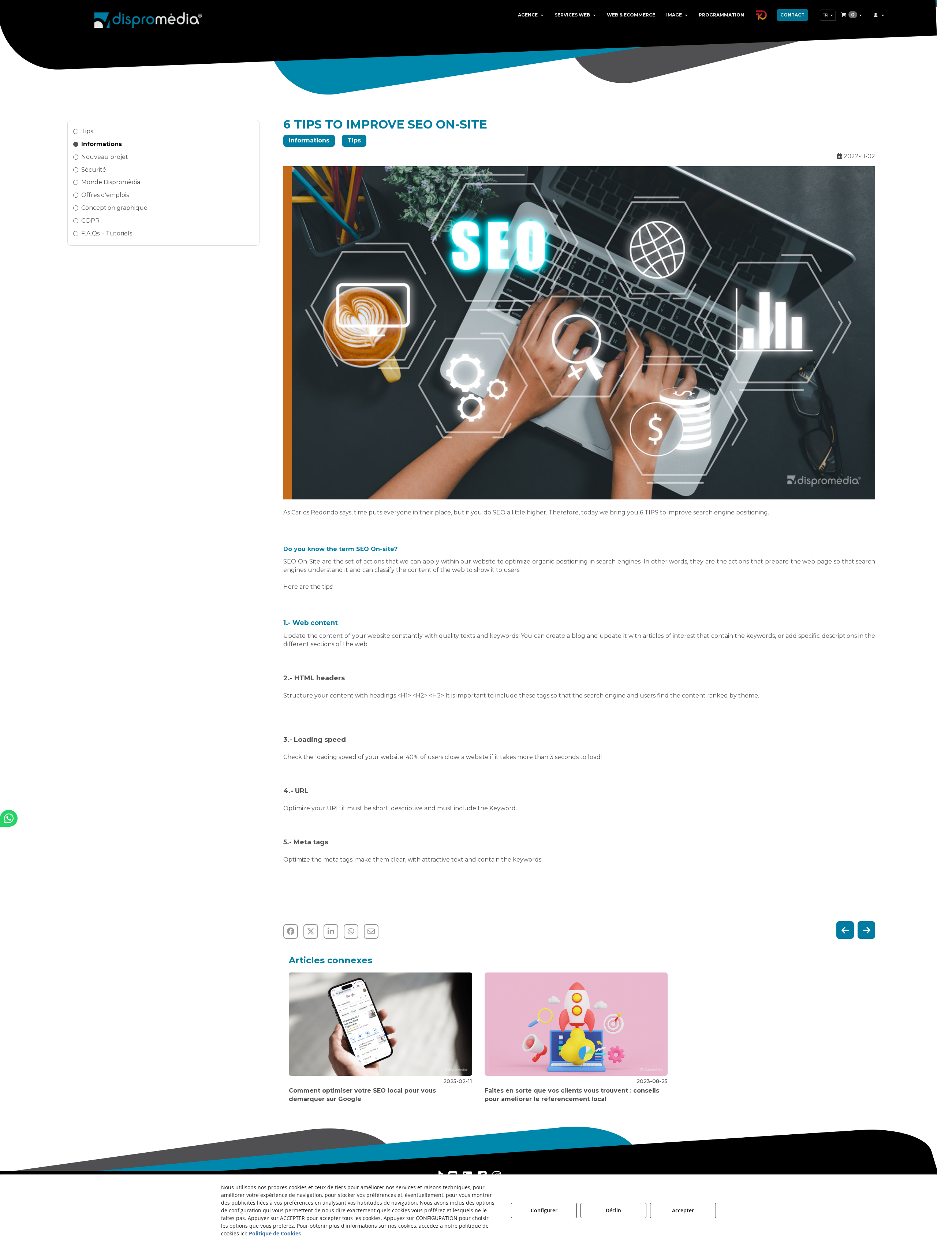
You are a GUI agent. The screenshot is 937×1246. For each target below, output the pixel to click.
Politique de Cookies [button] (275, 1233)
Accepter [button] (683, 1210)
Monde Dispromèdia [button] (110, 182)
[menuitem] (530, 15)
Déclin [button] (613, 1210)
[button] (148, 18)
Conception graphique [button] (114, 207)
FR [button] (825, 15)
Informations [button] (101, 144)
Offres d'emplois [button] (105, 194)
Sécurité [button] (93, 169)
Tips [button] (87, 131)
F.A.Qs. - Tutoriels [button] (106, 233)
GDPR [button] (90, 220)
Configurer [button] (544, 1210)
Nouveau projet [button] (104, 156)
